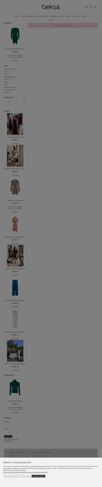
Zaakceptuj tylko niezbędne (11, 476)
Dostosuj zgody (26, 476)
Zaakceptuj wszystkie (38, 476)
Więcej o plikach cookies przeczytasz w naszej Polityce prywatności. (25, 472)
